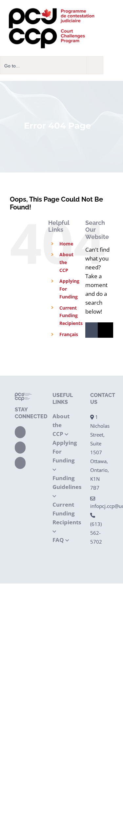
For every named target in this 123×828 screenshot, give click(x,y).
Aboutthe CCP (66, 262)
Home (66, 244)
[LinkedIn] (20, 463)
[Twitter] (20, 447)
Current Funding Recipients (71, 316)
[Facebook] (20, 432)
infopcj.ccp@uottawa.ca (99, 506)
